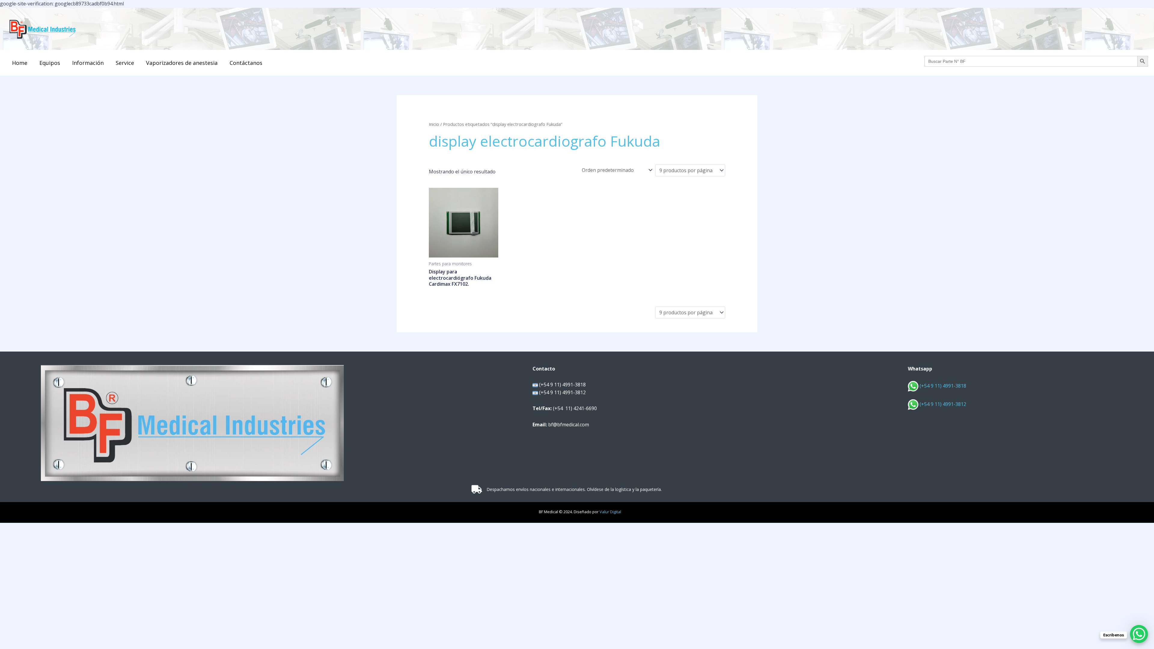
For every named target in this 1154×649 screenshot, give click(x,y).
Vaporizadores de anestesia (182, 62)
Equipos (49, 62)
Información (88, 62)
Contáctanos (246, 62)
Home (19, 62)
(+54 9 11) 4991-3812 (943, 404)
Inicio (434, 124)
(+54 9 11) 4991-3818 (942, 385)
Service (125, 62)
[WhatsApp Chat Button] (1139, 634)
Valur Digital (610, 511)
